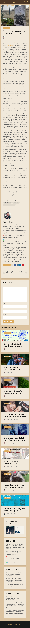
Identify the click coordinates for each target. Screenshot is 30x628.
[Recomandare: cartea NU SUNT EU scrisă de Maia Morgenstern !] (15, 429)
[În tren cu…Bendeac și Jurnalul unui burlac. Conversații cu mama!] (15, 406)
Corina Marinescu (19, 179)
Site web (4, 314)
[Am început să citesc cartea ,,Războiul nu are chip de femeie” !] (15, 382)
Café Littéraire (7, 333)
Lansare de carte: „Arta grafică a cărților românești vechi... (15, 509)
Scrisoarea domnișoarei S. (9, 204)
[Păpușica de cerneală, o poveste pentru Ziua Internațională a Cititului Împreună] (15, 476)
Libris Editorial (10, 45)
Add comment (22, 36)
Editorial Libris (16, 202)
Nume (4, 303)
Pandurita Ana (9, 596)
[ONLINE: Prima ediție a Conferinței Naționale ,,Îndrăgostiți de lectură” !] (15, 453)
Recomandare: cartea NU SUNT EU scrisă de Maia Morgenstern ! (15, 439)
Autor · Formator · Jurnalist (10, 4)
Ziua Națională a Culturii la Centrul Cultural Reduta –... (13, 345)
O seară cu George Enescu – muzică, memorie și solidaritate (14, 368)
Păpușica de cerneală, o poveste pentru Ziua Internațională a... (14, 486)
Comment (5, 285)
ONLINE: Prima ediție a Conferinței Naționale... (11, 462)
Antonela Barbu (8, 36)
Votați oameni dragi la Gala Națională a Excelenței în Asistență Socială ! (14, 598)
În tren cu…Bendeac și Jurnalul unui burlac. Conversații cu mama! (15, 415)
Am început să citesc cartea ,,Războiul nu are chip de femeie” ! (15, 392)
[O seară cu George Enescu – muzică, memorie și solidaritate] (15, 359)
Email (4, 309)
